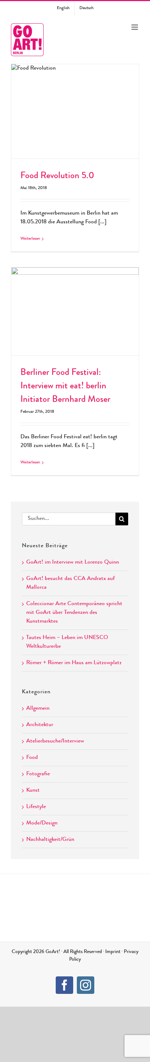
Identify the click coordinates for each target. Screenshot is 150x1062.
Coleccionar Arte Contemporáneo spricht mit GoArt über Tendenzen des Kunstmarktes (74, 612)
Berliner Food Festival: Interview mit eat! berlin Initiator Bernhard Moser (75, 299)
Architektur (39, 725)
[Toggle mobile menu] (135, 27)
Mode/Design (42, 823)
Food (32, 758)
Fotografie (38, 774)
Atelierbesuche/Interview (55, 741)
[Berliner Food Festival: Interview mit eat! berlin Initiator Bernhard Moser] (75, 311)
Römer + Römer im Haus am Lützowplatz (74, 663)
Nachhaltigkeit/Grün (50, 840)
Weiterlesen (30, 239)
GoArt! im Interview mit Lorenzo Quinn (72, 562)
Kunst (33, 790)
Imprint (113, 952)
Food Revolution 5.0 (75, 104)
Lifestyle (36, 807)
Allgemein (38, 709)
